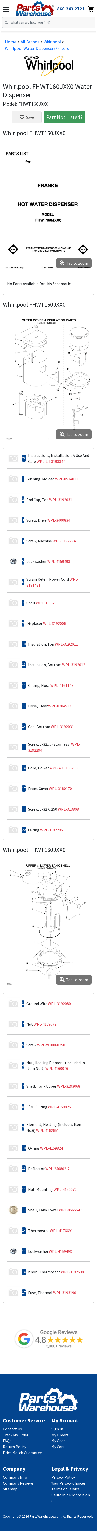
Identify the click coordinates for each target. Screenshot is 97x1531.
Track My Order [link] (15, 1434)
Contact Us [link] (12, 1428)
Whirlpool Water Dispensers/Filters (37, 48)
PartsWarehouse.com (45, 1516)
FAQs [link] (7, 1440)
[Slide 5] (66, 1359)
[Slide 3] (48, 1359)
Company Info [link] (15, 1477)
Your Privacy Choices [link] (68, 1483)
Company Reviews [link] (18, 1483)
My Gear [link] (58, 1440)
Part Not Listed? (64, 117)
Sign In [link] (57, 1428)
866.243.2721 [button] (71, 9)
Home (10, 42)
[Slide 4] (57, 1359)
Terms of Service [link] (65, 1488)
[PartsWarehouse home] (42, 7)
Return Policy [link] (14, 1446)
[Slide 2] (39, 1359)
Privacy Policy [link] (63, 1477)
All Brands (30, 42)
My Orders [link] (59, 1434)
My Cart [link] (57, 1446)
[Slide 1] (30, 1359)
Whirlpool (52, 42)
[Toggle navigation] (6, 9)
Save (30, 117)
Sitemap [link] (10, 1488)
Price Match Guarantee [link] (22, 1452)
